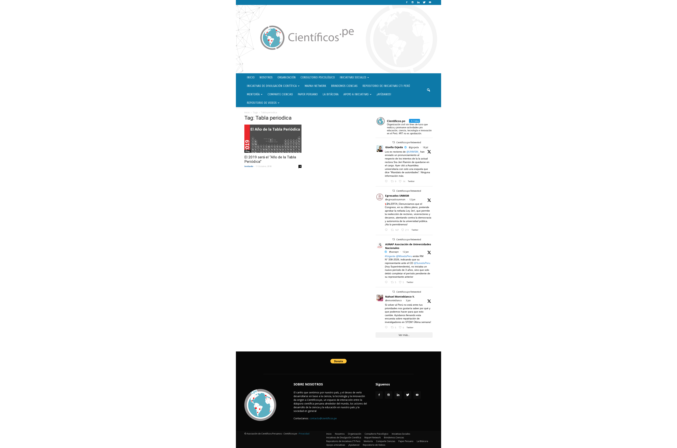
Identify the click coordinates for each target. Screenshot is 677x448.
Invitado (248, 166)
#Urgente (390, 256)
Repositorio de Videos (262, 102)
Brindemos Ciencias (344, 86)
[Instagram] (412, 2)
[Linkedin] (418, 2)
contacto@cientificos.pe (323, 418)
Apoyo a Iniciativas (356, 94)
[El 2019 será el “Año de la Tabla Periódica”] (272, 139)
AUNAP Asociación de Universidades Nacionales (408, 246)
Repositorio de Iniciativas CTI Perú (386, 86)
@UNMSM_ (413, 151)
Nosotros (266, 77)
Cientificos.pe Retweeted (408, 142)
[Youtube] (430, 2)
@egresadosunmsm (395, 199)
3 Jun (408, 300)
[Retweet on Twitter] (393, 142)
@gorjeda (414, 147)
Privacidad (304, 433)
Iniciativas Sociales (353, 77)
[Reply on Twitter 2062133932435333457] (387, 327)
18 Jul (425, 147)
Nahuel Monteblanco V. (400, 296)
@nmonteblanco (393, 300)
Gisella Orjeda (394, 147)
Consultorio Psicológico (318, 77)
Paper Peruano (308, 94)
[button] (428, 90)
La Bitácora (330, 94)
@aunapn (394, 251)
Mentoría (253, 94)
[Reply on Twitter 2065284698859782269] (387, 282)
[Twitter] (424, 2)
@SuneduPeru (422, 263)
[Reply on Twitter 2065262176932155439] (387, 230)
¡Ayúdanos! (384, 94)
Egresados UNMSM (397, 195)
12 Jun (412, 199)
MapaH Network (315, 86)
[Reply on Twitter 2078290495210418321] (387, 181)
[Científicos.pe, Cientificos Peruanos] (338, 39)
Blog (247, 151)
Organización (286, 77)
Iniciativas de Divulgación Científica (272, 86)
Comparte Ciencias (280, 94)
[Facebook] (406, 2)
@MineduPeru (404, 256)
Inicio (251, 77)
